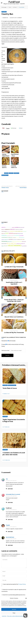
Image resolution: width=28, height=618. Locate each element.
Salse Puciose (3, 243)
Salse (16, 330)
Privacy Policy (22, 584)
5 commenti (19, 17)
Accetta (14, 609)
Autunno (9, 227)
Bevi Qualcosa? (21, 227)
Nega (14, 613)
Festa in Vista (20, 233)
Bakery (13, 227)
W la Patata (24, 245)
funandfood (5, 17)
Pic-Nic (22, 239)
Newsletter (4, 340)
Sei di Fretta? (5, 175)
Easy (7, 233)
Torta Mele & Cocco (10, 388)
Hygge (17, 237)
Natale (16, 315)
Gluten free (16, 235)
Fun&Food (14, 1)
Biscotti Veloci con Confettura (14, 317)
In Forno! (4, 11)
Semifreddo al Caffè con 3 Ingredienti (14, 283)
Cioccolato (4, 231)
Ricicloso (24, 241)
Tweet (7, 128)
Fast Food (15, 233)
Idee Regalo (21, 237)
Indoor (2, 239)
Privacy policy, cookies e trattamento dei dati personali (16, 616)
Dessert (24, 231)
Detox (2, 233)
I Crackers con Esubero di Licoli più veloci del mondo (14, 454)
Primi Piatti (10, 241)
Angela (8, 525)
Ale (7, 479)
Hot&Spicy (14, 237)
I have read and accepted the (13, 585)
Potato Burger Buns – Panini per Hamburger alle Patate (14, 300)
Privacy (3, 344)
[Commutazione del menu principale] (1, 2)
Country (12, 231)
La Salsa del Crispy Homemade (14, 266)
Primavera (4, 241)
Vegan (5, 245)
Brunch (6, 173)
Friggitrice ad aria (10, 235)
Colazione (12, 315)
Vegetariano (14, 245)
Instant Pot (6, 239)
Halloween (21, 235)
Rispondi (10, 488)
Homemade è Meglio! (6, 237)
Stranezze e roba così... (20, 243)
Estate (11, 233)
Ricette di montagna (17, 241)
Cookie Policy (4, 616)
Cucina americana (18, 231)
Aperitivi (3, 227)
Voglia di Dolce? (14, 280)
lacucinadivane (10, 537)
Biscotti (3, 229)
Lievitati (11, 173)
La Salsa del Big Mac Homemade (14, 332)
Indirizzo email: (5, 350)
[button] (26, 598)
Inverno (11, 239)
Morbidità (16, 173)
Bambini (16, 227)
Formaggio (4, 235)
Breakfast (7, 229)
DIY (4, 233)
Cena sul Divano (19, 229)
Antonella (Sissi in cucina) (13, 494)
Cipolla (8, 231)
